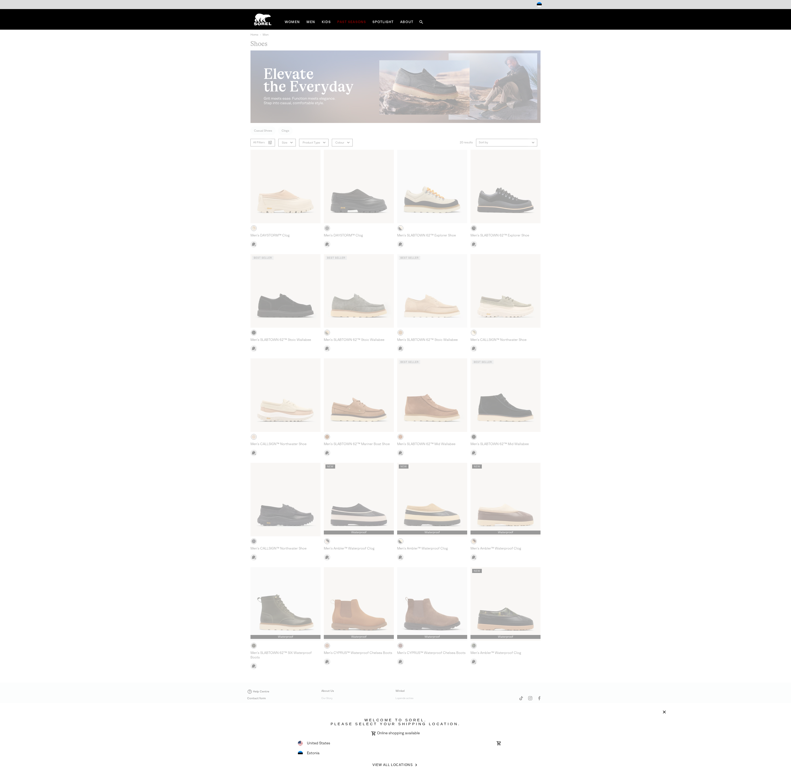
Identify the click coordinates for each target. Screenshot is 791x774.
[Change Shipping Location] (539, 4)
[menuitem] (292, 22)
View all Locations (392, 765)
